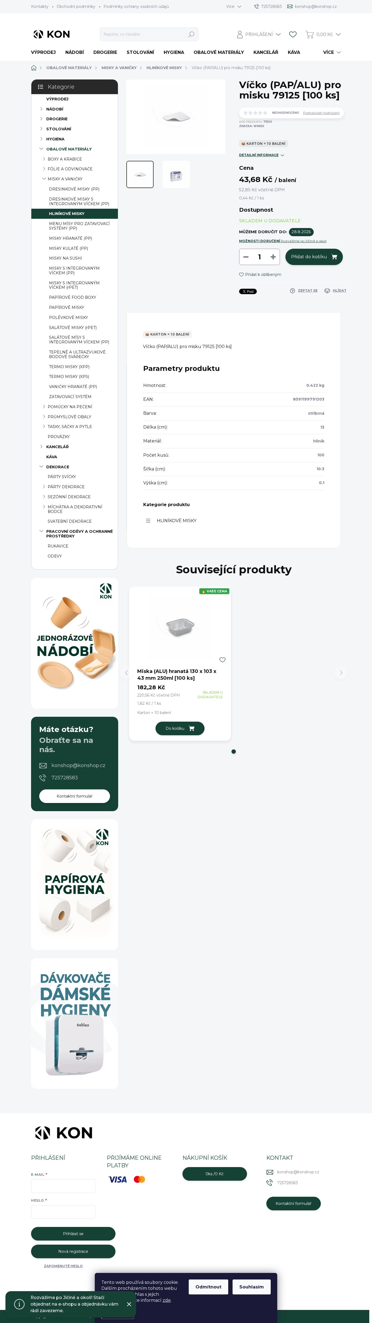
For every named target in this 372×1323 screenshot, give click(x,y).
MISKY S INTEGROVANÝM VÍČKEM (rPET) (74, 285)
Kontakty (39, 6)
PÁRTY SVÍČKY (62, 476)
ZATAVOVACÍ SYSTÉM (70, 396)
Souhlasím (251, 1287)
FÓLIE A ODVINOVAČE (70, 169)
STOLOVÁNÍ (58, 129)
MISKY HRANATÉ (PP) (70, 238)
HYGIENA (55, 139)
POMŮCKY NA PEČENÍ (70, 406)
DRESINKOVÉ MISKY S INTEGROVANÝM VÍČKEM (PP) (79, 201)
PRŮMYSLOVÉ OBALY (69, 416)
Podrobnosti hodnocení (321, 113)
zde (167, 1300)
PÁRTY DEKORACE (66, 486)
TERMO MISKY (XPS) (69, 376)
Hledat (191, 34)
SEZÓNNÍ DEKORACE (69, 496)
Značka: (251, 126)
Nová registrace (73, 1251)
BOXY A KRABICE (65, 159)
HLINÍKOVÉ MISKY (66, 213)
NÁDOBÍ (54, 109)
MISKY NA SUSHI (65, 258)
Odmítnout (208, 1287)
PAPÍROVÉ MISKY (66, 307)
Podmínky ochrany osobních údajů (136, 6)
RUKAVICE (58, 546)
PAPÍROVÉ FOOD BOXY (72, 297)
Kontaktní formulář (75, 796)
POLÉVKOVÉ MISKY (68, 317)
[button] (234, 751)
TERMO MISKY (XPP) (69, 366)
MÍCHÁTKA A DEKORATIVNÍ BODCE (75, 509)
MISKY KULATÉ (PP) (68, 248)
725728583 (64, 778)
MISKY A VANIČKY (65, 179)
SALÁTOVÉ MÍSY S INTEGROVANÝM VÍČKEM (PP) (79, 339)
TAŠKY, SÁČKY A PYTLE (70, 426)
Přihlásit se (73, 1233)
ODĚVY (55, 556)
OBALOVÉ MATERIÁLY (69, 149)
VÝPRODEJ (57, 99)
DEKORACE (57, 466)
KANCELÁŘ (57, 446)
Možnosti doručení (283, 241)
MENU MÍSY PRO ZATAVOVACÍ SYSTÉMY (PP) (79, 226)
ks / (215, 1173)
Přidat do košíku (309, 256)
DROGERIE (57, 118)
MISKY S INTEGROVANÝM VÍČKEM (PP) (74, 270)
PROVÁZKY (59, 436)
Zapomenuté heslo (63, 1266)
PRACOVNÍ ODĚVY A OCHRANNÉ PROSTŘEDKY (79, 534)
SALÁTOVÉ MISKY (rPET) (73, 327)
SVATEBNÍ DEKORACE (70, 521)
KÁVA (51, 456)
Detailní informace (259, 155)
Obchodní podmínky (76, 6)
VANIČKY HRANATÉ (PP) (73, 386)
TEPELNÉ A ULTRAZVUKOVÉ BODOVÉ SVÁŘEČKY (77, 354)
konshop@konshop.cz (78, 765)
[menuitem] (45, 52)
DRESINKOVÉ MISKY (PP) (74, 189)
